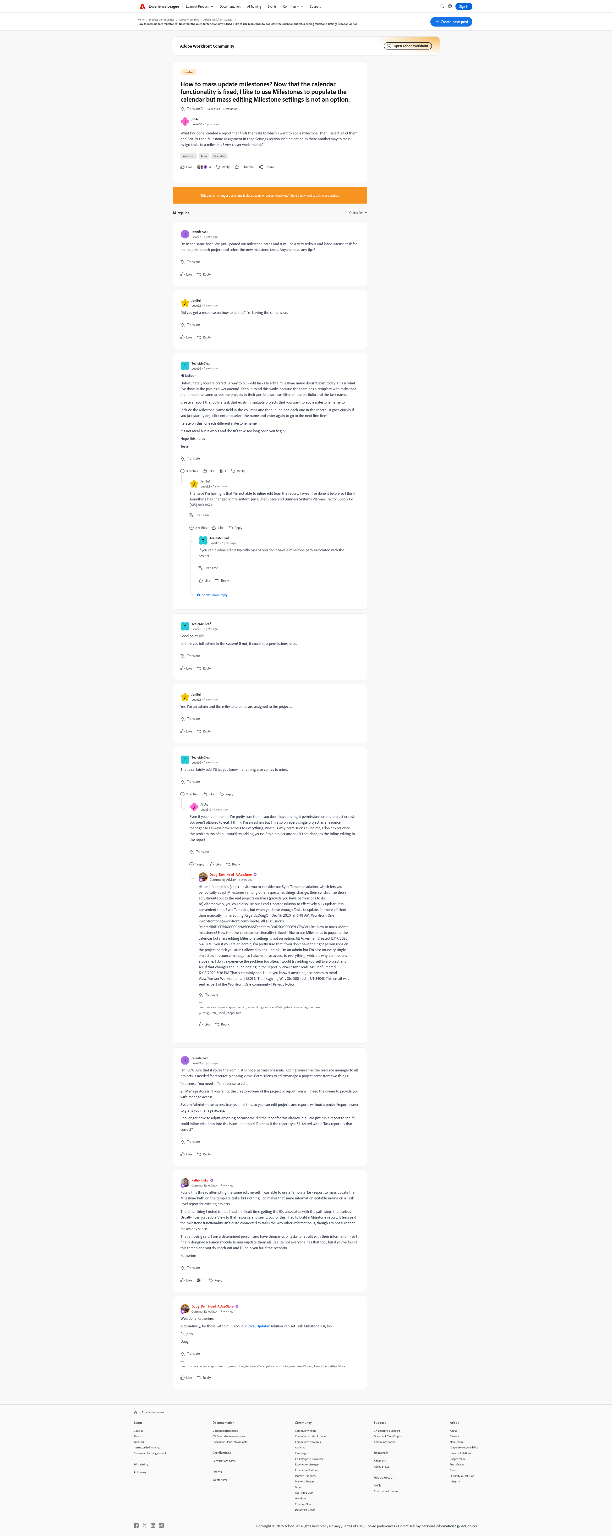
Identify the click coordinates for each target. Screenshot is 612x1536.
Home (141, 19)
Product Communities (162, 19)
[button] (451, 22)
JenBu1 (196, 300)
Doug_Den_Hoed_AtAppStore (231, 874)
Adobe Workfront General (218, 19)
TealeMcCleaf (201, 363)
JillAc (195, 119)
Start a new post (301, 195)
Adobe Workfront (189, 19)
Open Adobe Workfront (411, 46)
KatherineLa (199, 1180)
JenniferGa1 (199, 232)
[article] (268, 253)
